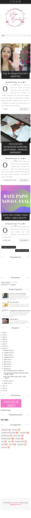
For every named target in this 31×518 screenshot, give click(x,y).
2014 (3, 388)
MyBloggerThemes (15, 504)
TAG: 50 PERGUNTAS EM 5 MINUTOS (13, 370)
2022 (3, 335)
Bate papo (8, 240)
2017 (3, 346)
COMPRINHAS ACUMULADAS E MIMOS (20, 311)
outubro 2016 (7, 355)
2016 (3, 348)
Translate (13, 285)
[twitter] (14, 1)
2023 (3, 332)
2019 (3, 341)
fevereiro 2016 (8, 381)
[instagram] (20, 1)
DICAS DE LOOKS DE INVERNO (18, 294)
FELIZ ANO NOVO (14, 302)
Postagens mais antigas (22, 250)
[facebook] (11, 1)
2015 (3, 386)
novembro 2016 (8, 352)
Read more (23, 109)
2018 (3, 344)
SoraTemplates (14, 502)
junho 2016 (7, 364)
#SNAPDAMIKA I (14, 319)
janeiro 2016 (7, 383)
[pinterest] (17, 1)
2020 (3, 339)
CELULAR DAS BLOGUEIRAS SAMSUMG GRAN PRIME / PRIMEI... (15, 373)
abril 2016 (6, 368)
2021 (3, 337)
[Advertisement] (15, 464)
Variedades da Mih (11, 180)
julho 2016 (7, 362)
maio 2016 (7, 366)
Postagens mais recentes (9, 247)
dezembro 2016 (8, 350)
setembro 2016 (8, 357)
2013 (3, 390)
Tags (6, 109)
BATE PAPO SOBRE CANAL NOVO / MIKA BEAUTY (14, 377)
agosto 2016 (7, 359)
